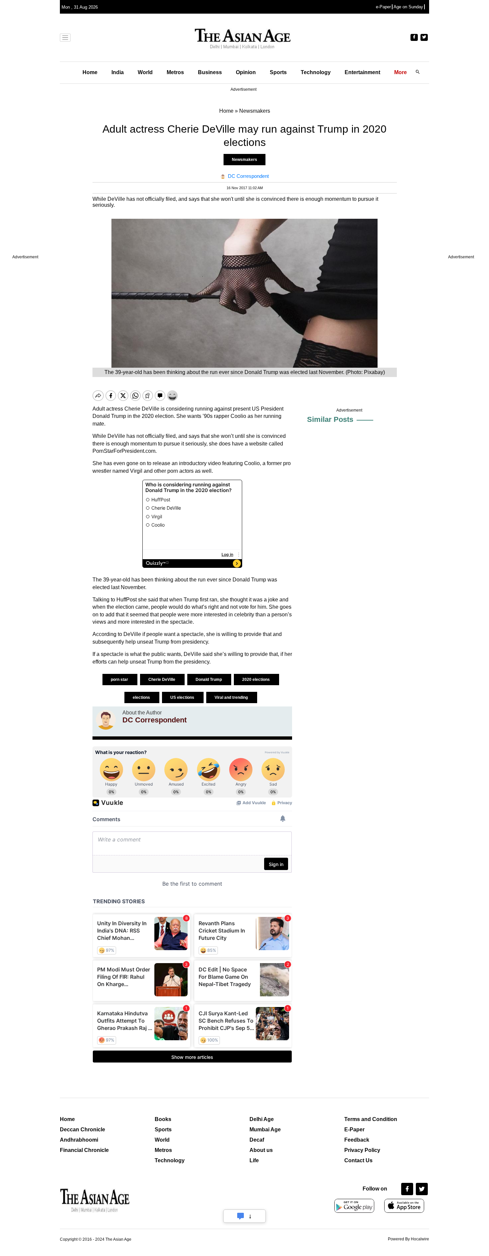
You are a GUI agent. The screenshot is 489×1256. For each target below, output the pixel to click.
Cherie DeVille (162, 679)
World (145, 72)
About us (261, 1150)
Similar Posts (330, 419)
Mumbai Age (265, 1129)
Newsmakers (244, 159)
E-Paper (354, 1129)
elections (142, 697)
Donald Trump (209, 679)
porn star (120, 679)
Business (210, 72)
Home (89, 72)
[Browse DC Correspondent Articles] (106, 720)
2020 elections (256, 679)
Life (254, 1160)
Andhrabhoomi (79, 1140)
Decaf (256, 1140)
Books (163, 1119)
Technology (316, 72)
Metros (175, 72)
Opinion (246, 72)
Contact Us (358, 1160)
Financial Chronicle (84, 1150)
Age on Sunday (408, 6)
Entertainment (362, 72)
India (117, 72)
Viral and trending (232, 697)
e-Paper (383, 6)
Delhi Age (261, 1119)
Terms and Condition (370, 1119)
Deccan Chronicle (82, 1129)
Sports (278, 72)
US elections (182, 697)
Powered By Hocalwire (408, 1239)
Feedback (356, 1140)
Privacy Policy (362, 1150)
